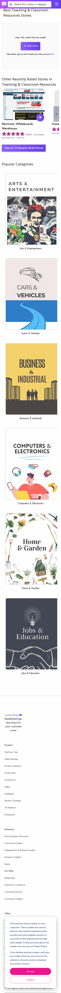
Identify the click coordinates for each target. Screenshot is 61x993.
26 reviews (39, 134)
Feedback (9, 793)
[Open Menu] (56, 4)
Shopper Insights (13, 857)
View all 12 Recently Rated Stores (24, 148)
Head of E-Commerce (15, 884)
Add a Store (32, 45)
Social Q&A (10, 772)
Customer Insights (14, 898)
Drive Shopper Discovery (17, 836)
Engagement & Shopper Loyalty (20, 850)
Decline (30, 979)
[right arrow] (56, 114)
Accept (30, 971)
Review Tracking (13, 800)
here (52, 54)
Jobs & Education (8, 138)
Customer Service (13, 891)
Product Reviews (13, 765)
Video (7, 786)
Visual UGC (10, 779)
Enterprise (10, 814)
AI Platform (10, 807)
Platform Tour (11, 752)
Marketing (10, 877)
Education (21, 138)
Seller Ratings (11, 759)
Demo (7, 864)
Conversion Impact (14, 843)
